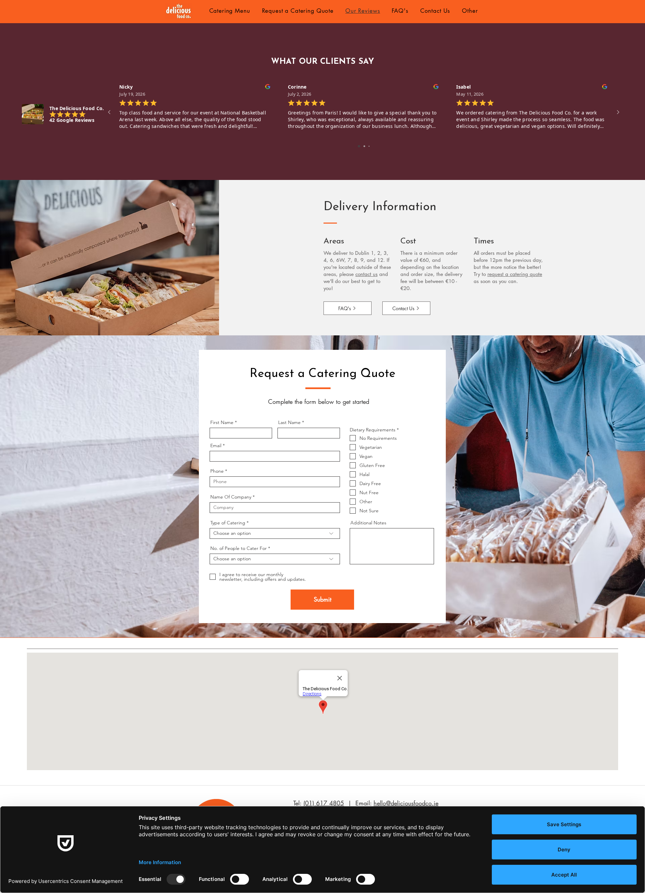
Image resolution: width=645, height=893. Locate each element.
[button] (229, 10)
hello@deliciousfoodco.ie (406, 803)
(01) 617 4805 (323, 803)
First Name (221, 422)
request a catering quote (514, 274)
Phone (217, 471)
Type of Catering (227, 522)
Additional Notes (368, 522)
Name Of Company (230, 497)
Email (215, 445)
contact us (366, 274)
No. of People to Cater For (238, 548)
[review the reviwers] (267, 88)
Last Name (289, 422)
